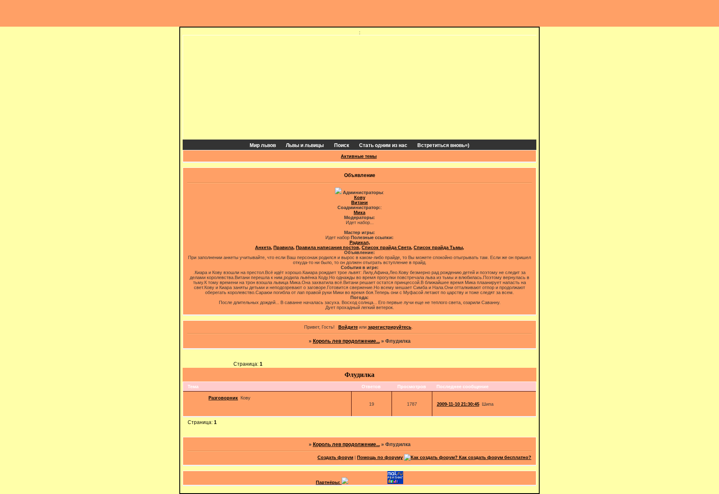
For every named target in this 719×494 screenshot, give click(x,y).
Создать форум (335, 457)
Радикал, (360, 242)
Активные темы (359, 156)
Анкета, (263, 247)
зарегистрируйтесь (390, 326)
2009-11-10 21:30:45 (458, 404)
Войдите (348, 326)
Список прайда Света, (387, 247)
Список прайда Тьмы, (439, 247)
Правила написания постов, (328, 247)
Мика (359, 212)
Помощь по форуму (380, 457)
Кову (359, 197)
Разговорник (223, 397)
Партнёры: (329, 482)
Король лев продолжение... (346, 341)
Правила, (284, 247)
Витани (359, 202)
